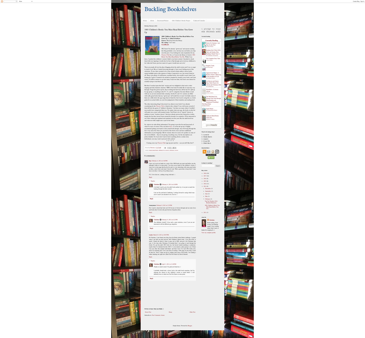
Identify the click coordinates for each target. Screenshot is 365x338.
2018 (205, 173)
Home (145, 21)
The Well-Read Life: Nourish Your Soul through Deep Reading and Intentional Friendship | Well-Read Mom (211, 100)
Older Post (192, 312)
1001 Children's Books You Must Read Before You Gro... (212, 206)
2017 (205, 176)
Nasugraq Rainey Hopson (212, 110)
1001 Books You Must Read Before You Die (178, 56)
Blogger (190, 326)
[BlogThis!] (170, 148)
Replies (153, 181)
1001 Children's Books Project (181, 21)
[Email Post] (165, 147)
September (208, 191)
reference (172, 150)
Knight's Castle (210, 65)
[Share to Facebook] (174, 148)
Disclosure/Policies (163, 21)
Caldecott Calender (199, 21)
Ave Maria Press (210, 86)
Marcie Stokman (206, 105)
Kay (150, 161)
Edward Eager (210, 67)
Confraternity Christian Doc (212, 55)
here (170, 126)
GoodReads (165, 44)
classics (167, 150)
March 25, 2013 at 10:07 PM (161, 235)
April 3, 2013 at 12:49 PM (169, 264)
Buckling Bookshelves (170, 9)
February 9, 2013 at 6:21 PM (169, 220)
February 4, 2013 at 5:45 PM (159, 161)
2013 (205, 186)
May (206, 196)
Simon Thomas (210, 46)
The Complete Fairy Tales (213, 58)
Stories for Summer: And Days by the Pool (213, 44)
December (208, 188)
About (152, 21)
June (206, 194)
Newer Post (148, 312)
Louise (151, 235)
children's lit (162, 150)
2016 (205, 178)
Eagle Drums (209, 109)
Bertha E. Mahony (210, 119)
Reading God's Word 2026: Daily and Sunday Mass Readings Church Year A (213, 52)
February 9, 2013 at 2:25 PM (164, 205)
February (207, 199)
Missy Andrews (210, 93)
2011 (205, 212)
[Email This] (168, 148)
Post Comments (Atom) (158, 315)
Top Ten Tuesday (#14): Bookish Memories (211, 202)
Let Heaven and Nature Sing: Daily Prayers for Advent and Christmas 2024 (213, 83)
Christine (156, 184)
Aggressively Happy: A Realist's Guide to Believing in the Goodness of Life (213, 74)
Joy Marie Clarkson (211, 78)
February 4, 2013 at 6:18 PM (169, 184)
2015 (205, 181)
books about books (153, 150)
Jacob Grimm (210, 60)
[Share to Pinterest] (175, 148)
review (176, 150)
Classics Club (165, 55)
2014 (205, 184)
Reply (150, 177)
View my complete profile (209, 232)
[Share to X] (172, 148)
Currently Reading (211, 40)
